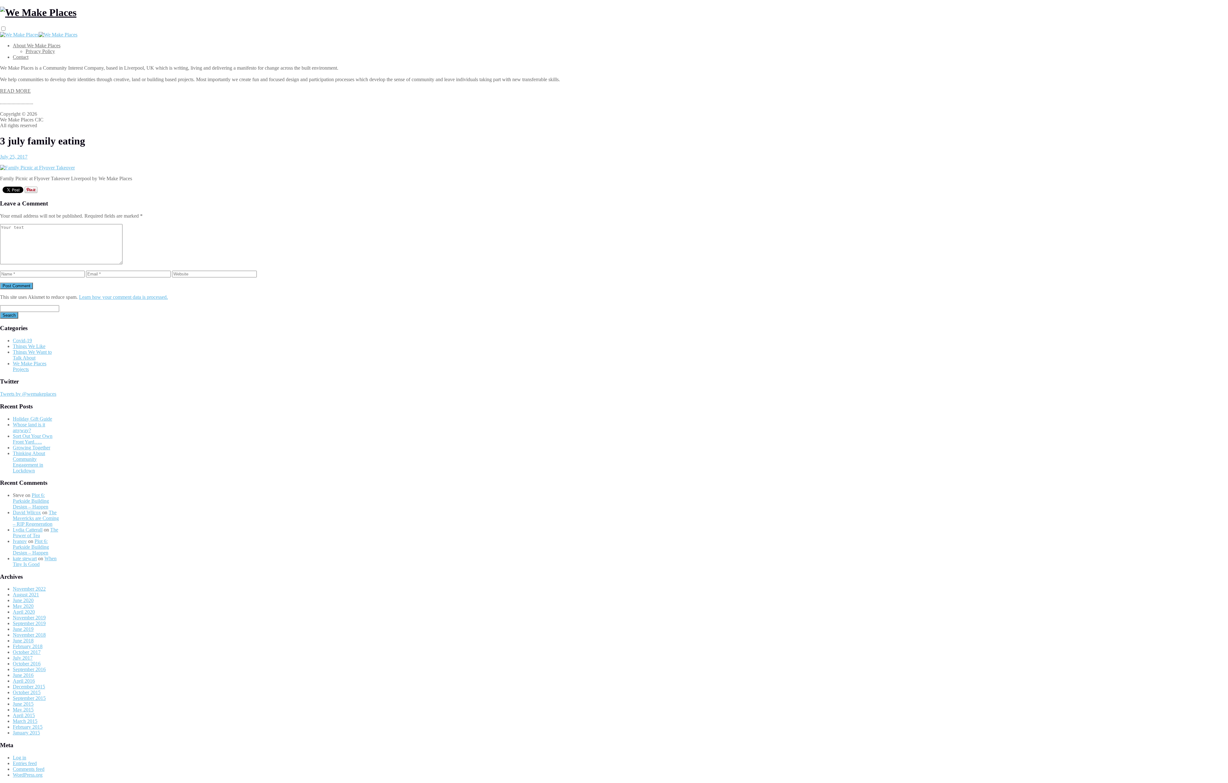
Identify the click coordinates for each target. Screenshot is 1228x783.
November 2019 (29, 617)
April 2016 (24, 681)
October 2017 (27, 652)
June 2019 (23, 629)
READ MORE (15, 91)
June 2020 (23, 600)
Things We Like (29, 346)
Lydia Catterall (28, 529)
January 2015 (26, 732)
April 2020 (24, 612)
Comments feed (28, 769)
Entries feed (25, 763)
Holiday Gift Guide (32, 419)
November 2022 (29, 589)
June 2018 (23, 640)
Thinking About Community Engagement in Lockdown (29, 462)
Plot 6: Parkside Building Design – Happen (31, 500)
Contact (20, 57)
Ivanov (20, 541)
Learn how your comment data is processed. (123, 297)
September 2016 (29, 669)
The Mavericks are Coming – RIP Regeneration (36, 518)
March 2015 (25, 721)
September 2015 (29, 698)
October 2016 (27, 663)
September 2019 (29, 623)
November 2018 (29, 635)
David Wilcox (27, 512)
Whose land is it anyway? (29, 427)
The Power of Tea (35, 532)
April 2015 (24, 715)
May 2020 (23, 606)
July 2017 (23, 658)
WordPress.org (28, 775)
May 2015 (23, 709)
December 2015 (29, 686)
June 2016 (23, 675)
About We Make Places (36, 45)
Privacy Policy (40, 51)
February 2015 (28, 727)
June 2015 (23, 704)
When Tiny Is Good (35, 561)
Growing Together (31, 447)
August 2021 (26, 594)
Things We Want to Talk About (32, 354)
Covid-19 (22, 340)
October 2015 (27, 692)
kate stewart (25, 558)
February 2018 (28, 646)
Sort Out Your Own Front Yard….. (32, 439)
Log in (19, 757)
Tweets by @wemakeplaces (28, 394)
